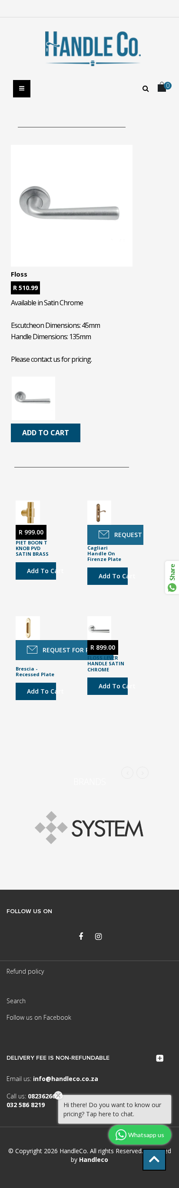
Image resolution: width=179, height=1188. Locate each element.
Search (16, 1001)
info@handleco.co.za (65, 1079)
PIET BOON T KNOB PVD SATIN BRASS (32, 548)
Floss (19, 274)
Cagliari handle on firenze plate (104, 553)
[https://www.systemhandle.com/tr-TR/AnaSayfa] (89, 830)
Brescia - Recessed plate (35, 671)
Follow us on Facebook (39, 1017)
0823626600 (45, 1096)
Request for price (72, 650)
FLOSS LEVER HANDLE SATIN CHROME (105, 663)
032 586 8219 (26, 1105)
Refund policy (25, 971)
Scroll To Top (154, 1160)
